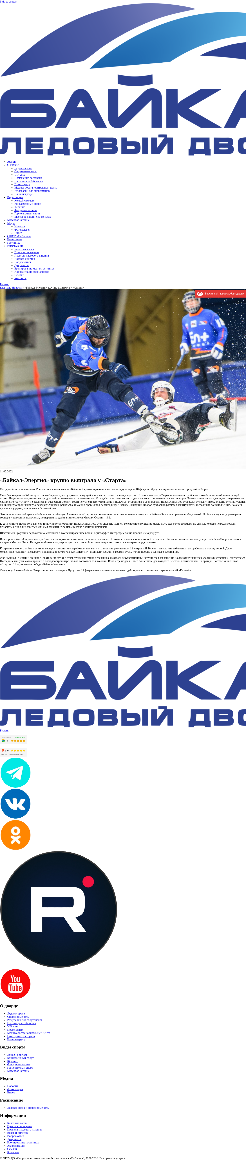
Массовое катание (18, 219)
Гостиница (13, 242)
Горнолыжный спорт (27, 213)
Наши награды (23, 194)
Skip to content (8, 1)
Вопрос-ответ (22, 262)
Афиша (11, 161)
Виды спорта (15, 197)
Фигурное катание (25, 210)
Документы (21, 265)
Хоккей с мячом (24, 200)
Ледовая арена (23, 168)
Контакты (20, 278)
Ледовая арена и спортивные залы (28, 1107)
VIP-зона (19, 174)
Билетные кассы (24, 249)
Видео (18, 232)
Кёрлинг (19, 207)
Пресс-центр (22, 184)
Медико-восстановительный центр (35, 187)
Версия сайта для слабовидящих (223, 293)
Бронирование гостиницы (23, 1142)
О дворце (13, 164)
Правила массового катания (31, 255)
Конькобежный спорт (27, 203)
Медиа (11, 223)
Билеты (4, 284)
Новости (19, 226)
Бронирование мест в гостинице (34, 268)
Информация (15, 245)
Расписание (14, 239)
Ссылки (19, 275)
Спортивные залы (25, 171)
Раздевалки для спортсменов (32, 190)
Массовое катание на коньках (32, 216)
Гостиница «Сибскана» (28, 181)
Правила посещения (26, 252)
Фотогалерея (22, 229)
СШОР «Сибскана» (19, 236)
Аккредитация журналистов (31, 271)
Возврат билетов (24, 258)
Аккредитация (16, 1145)
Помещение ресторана (28, 177)
